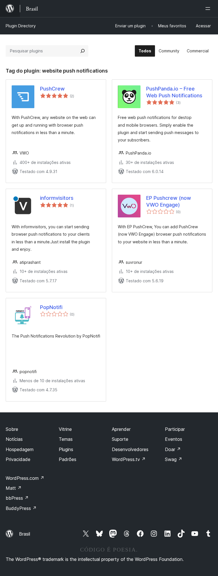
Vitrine (65, 429)
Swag (173, 459)
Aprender (121, 429)
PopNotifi (51, 307)
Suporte (120, 439)
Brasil (24, 534)
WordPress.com (25, 478)
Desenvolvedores (130, 449)
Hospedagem (19, 449)
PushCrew (52, 89)
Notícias (14, 439)
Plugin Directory (21, 25)
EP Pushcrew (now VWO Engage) (168, 201)
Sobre (12, 429)
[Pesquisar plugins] (82, 51)
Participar (175, 429)
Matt (14, 488)
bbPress (17, 498)
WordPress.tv (129, 459)
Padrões (67, 459)
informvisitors (57, 198)
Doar (173, 449)
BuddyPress (21, 508)
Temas (66, 439)
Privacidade (18, 459)
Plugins (66, 449)
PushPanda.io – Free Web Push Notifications (174, 92)
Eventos (173, 439)
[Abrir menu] (209, 8)
